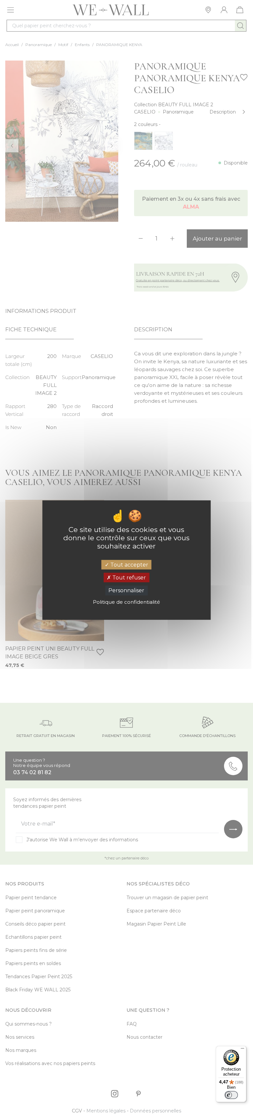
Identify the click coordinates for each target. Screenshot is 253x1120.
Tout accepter (128, 565)
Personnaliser (126, 590)
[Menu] (242, 1050)
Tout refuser (128, 577)
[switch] (231, 1095)
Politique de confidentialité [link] (126, 601)
